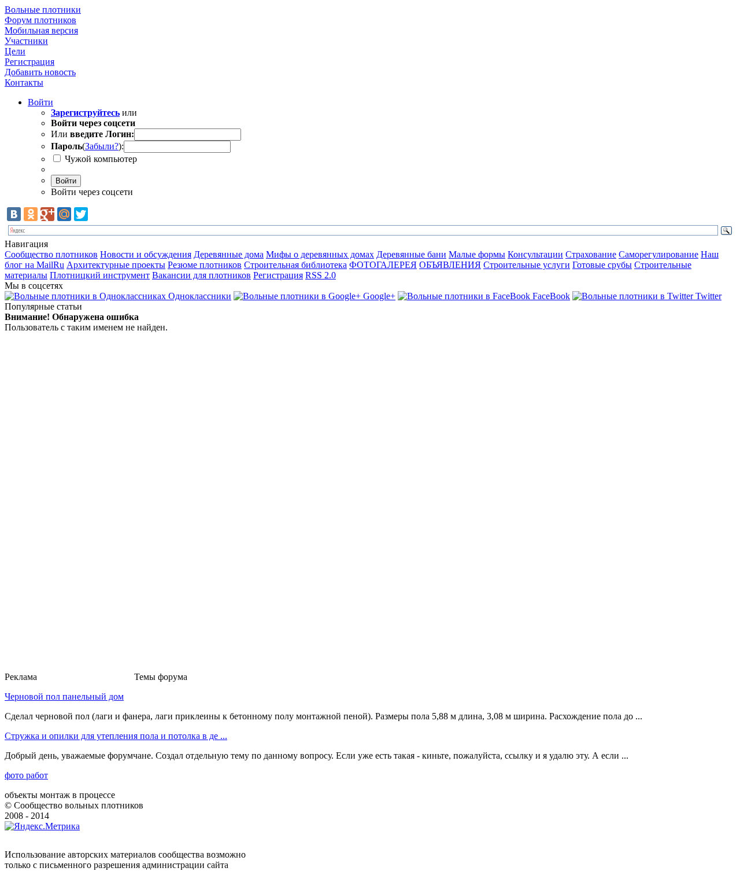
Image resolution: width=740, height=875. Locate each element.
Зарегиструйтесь (85, 112)
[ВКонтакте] (14, 214)
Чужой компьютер (99, 159)
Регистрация (29, 62)
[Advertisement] (85, 506)
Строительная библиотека (295, 265)
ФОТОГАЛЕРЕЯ (383, 265)
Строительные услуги (526, 265)
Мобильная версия (41, 30)
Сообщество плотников (51, 254)
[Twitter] (81, 214)
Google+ (378, 296)
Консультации (535, 254)
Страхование (590, 254)
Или (92, 134)
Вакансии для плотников (201, 275)
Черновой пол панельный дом (64, 696)
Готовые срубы (602, 265)
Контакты (24, 82)
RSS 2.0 (320, 275)
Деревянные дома (229, 254)
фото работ (26, 775)
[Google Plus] (47, 214)
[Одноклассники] (31, 214)
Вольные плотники (43, 9)
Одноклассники (198, 296)
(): (87, 146)
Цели (15, 51)
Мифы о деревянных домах (320, 254)
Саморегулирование (658, 254)
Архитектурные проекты (115, 265)
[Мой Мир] (64, 214)
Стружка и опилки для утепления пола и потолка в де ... (116, 736)
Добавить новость (40, 72)
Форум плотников (40, 20)
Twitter (707, 296)
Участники (26, 41)
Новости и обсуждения (145, 254)
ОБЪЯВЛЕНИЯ (450, 265)
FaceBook (550, 296)
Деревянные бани (411, 254)
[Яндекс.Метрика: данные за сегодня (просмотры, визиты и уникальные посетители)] (42, 826)
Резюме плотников (205, 265)
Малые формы (477, 254)
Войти (40, 102)
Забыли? (102, 146)
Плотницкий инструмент (100, 275)
